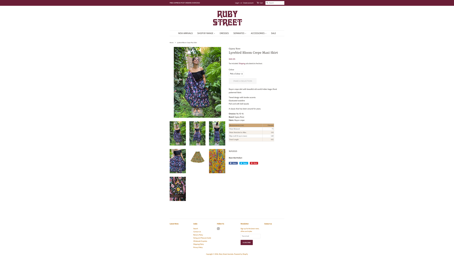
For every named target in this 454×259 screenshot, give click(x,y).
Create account (248, 3)
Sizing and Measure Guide (202, 238)
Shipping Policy (198, 244)
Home (171, 42)
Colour (231, 69)
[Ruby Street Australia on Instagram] (218, 229)
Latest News (174, 224)
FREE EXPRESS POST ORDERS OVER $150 (185, 3)
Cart (261, 3)
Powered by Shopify (241, 254)
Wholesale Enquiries (200, 241)
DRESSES (224, 33)
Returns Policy (198, 235)
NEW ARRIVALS (185, 33)
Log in (237, 3)
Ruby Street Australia (226, 254)
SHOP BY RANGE (205, 33)
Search (195, 229)
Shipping (242, 63)
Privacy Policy (198, 247)
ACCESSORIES (258, 33)
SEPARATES (239, 33)
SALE (273, 33)
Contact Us (197, 232)
